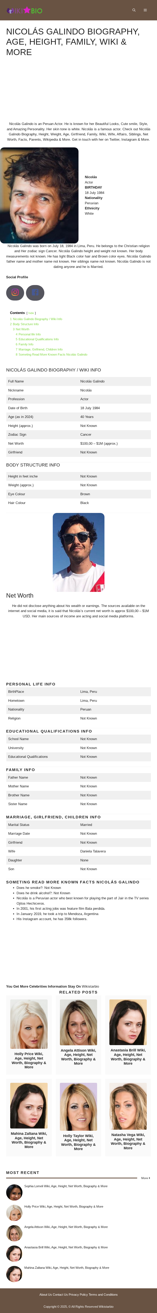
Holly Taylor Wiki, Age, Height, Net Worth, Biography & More (78, 1142)
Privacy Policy (78, 1294)
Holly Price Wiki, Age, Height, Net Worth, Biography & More (29, 1060)
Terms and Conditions (103, 1294)
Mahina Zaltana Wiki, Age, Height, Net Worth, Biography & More (29, 1140)
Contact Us (60, 1294)
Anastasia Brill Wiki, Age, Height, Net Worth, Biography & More (128, 1056)
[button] (134, 10)
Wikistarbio (90, 986)
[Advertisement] (78, 92)
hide (31, 313)
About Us (45, 1294)
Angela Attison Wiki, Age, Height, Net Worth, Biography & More (78, 1057)
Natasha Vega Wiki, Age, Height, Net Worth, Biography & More (128, 1141)
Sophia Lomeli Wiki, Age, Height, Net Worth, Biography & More (66, 1186)
